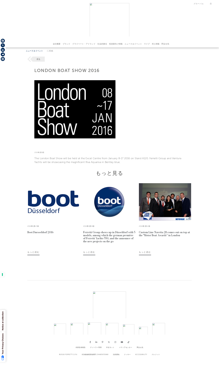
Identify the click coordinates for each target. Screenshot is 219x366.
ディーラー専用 (96, 347)
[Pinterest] (3, 59)
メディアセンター (125, 347)
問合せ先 (165, 44)
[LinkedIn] (3, 50)
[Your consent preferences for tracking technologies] (2, 274)
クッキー (127, 354)
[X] (3, 45)
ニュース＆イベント (133, 44)
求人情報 (156, 44)
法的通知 (116, 354)
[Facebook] (3, 40)
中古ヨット (110, 347)
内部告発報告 (81, 347)
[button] (200, 3)
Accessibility (141, 354)
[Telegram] (3, 54)
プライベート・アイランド (83, 44)
